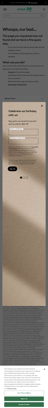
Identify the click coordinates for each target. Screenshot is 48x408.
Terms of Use (34, 147)
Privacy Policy (13, 148)
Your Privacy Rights (24, 393)
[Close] (42, 106)
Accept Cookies (24, 404)
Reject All (24, 399)
